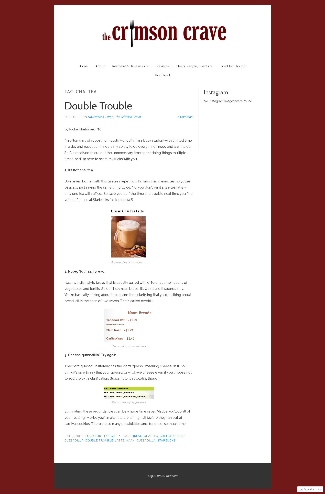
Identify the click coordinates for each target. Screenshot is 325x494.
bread (137, 436)
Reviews (163, 66)
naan (130, 440)
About (100, 66)
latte (120, 440)
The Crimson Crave (128, 117)
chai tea (151, 436)
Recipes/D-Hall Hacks (128, 66)
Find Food (162, 75)
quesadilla (146, 440)
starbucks (166, 440)
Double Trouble (98, 105)
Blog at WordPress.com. (162, 476)
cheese (166, 436)
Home (83, 66)
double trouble (99, 440)
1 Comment (185, 117)
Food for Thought (234, 66)
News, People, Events (192, 66)
